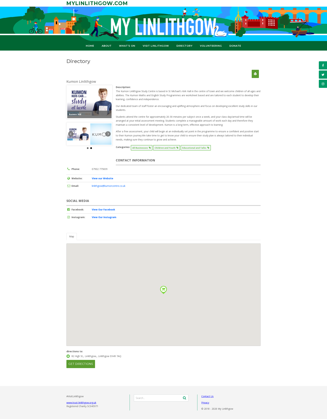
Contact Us (207, 396)
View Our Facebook (103, 209)
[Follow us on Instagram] (323, 84)
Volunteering (211, 45)
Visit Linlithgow (156, 45)
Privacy (205, 402)
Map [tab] (71, 236)
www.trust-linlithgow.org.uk (81, 402)
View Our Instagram (104, 217)
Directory (184, 45)
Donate (235, 45)
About (107, 45)
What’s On (127, 45)
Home (90, 45)
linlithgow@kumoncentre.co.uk (108, 185)
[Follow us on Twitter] (323, 74)
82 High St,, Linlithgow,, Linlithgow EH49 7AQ (96, 356)
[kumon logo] (101, 134)
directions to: (74, 351)
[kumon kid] (78, 134)
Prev (71, 134)
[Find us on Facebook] (323, 65)
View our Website (102, 178)
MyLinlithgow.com (97, 3)
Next (108, 134)
